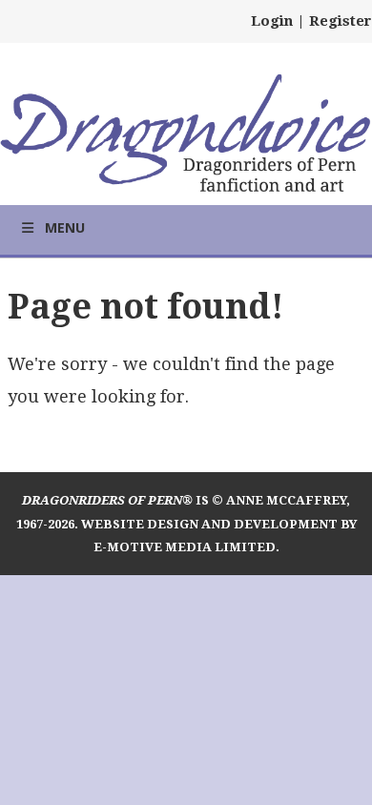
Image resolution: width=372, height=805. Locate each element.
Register (340, 21)
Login (272, 21)
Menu (65, 227)
